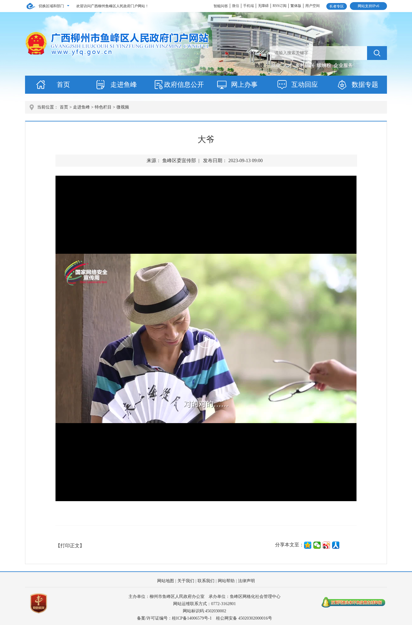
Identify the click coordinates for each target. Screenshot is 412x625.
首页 (63, 84)
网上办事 (244, 84)
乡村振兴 (305, 65)
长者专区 (336, 6)
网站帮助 (226, 581)
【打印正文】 (69, 545)
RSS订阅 (280, 6)
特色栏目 (103, 107)
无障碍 (263, 6)
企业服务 (343, 65)
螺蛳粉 (324, 65)
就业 (276, 65)
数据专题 (365, 84)
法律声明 (246, 581)
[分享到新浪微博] (326, 545)
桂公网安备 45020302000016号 (244, 618)
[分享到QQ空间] (308, 545)
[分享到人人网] (336, 545)
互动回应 (304, 84)
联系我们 (206, 581)
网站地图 (165, 581)
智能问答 (221, 6)
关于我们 (185, 581)
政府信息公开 (184, 84)
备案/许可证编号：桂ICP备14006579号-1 (174, 618)
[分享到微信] (317, 545)
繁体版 (295, 6)
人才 (288, 65)
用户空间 (312, 6)
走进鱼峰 (123, 84)
